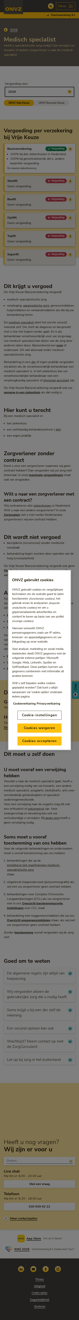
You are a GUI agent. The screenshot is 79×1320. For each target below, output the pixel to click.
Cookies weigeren (39, 728)
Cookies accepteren (39, 741)
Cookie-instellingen (39, 715)
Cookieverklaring (24, 704)
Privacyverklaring (48, 704)
